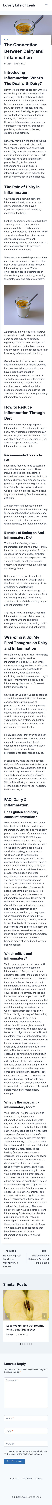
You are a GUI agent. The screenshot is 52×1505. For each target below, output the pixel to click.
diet (6, 40)
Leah (9, 64)
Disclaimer (27, 1478)
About (38, 1478)
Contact (14, 1478)
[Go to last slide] (7, 1316)
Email (9, 1431)
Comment (11, 1380)
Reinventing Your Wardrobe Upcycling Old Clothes (12, 1259)
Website (9, 1444)
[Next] (44, 1316)
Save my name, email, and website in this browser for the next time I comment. (27, 1452)
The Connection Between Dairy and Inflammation (38, 1257)
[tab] (20, 1344)
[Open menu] (46, 5)
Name (9, 1418)
